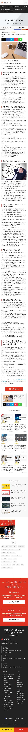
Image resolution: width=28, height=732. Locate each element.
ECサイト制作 (7, 694)
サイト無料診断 (20, 695)
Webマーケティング (6, 564)
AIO (3, 546)
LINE (20, 39)
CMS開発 (6, 682)
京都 (19, 674)
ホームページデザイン (16, 555)
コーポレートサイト (19, 718)
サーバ (10, 558)
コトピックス (14, 720)
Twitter (3, 39)
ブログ (18, 689)
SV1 (6, 711)
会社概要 (19, 691)
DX (22, 564)
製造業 (15, 561)
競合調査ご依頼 (20, 697)
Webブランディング (8, 692)
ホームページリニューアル (14, 549)
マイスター (7, 708)
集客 (14, 564)
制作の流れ (19, 682)
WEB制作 (4, 558)
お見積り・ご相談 (14, 602)
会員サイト (6, 680)
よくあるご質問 (20, 693)
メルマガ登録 (20, 701)
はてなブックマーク (12, 39)
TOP (14, 574)
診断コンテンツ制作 (8, 700)
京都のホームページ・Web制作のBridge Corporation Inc (14, 724)
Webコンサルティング (6, 561)
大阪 (19, 676)
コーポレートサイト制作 (9, 674)
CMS (18, 564)
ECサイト (10, 567)
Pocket (16, 39)
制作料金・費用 (20, 684)
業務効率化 (4, 549)
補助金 (15, 558)
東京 (19, 678)
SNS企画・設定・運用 (8, 702)
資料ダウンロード (14, 619)
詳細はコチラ (10, 11)
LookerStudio (5, 552)
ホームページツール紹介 (11, 546)
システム (4, 567)
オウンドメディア (5, 555)
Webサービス (21, 546)
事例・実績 (19, 686)
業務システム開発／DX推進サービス (8, 685)
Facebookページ (9, 718)
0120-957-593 (15, 632)
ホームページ (13, 552)
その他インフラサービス (9, 706)
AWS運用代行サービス (8, 704)
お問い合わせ (20, 703)
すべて (2, 27)
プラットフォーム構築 (8, 678)
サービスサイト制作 (8, 676)
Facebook (8, 39)
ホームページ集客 (7, 688)
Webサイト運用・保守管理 (7, 697)
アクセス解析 (6, 690)
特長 (18, 680)
